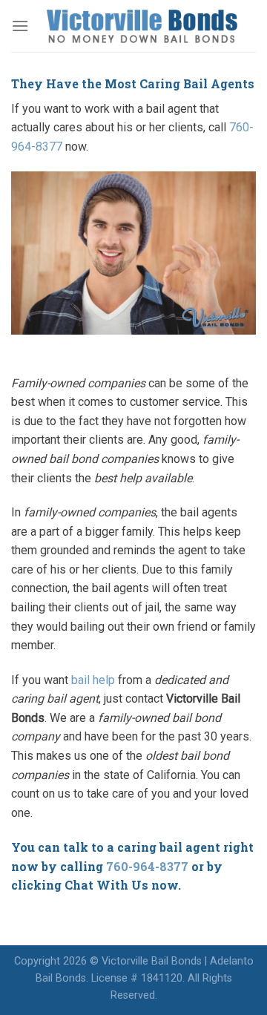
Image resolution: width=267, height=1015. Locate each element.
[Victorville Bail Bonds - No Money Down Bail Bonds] (142, 26)
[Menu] (20, 25)
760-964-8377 (147, 866)
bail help (93, 680)
